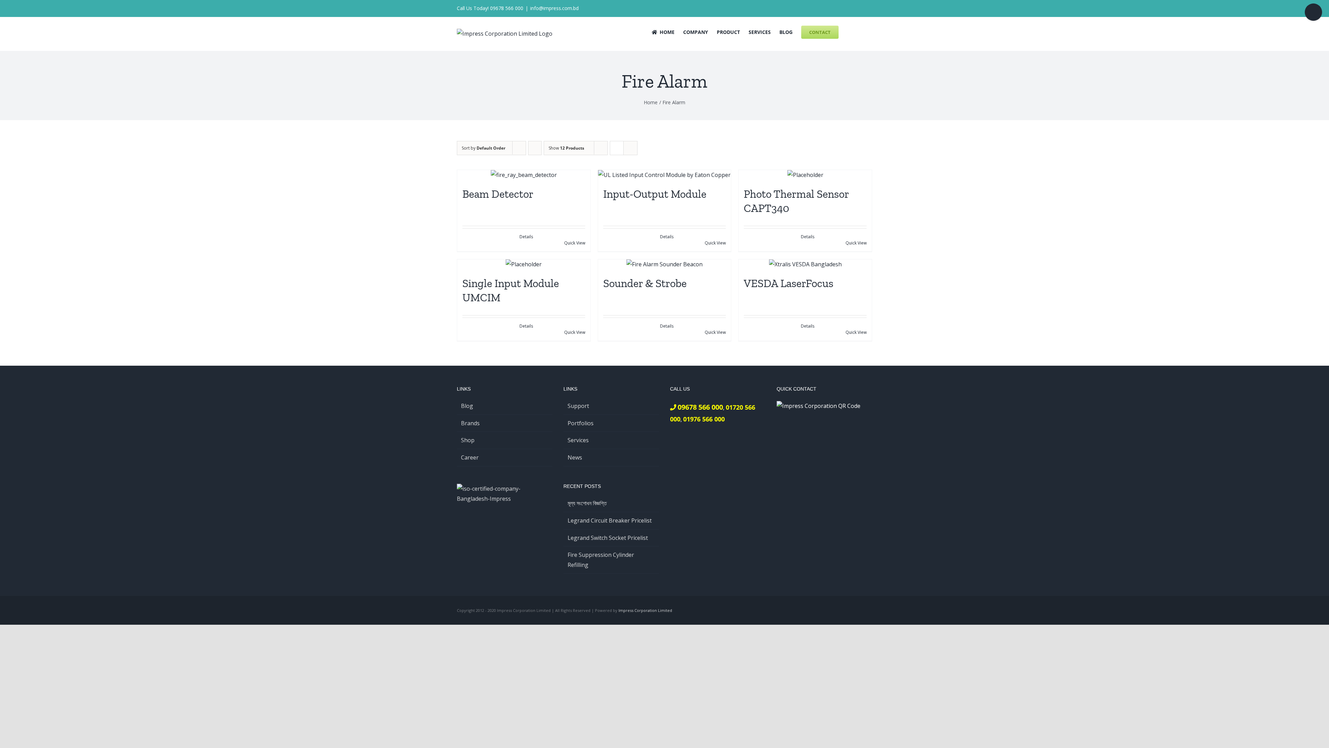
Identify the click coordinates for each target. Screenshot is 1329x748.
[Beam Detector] (523, 175)
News (575, 457)
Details (526, 237)
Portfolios (581, 423)
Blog (467, 406)
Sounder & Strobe (645, 283)
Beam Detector (497, 194)
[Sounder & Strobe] (664, 264)
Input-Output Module (654, 194)
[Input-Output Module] (664, 175)
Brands (470, 423)
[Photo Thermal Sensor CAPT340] (805, 175)
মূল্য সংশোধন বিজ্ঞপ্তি (587, 503)
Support (578, 406)
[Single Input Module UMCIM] (523, 264)
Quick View (574, 243)
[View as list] (630, 148)
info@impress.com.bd (554, 8)
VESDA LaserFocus (788, 283)
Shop (467, 440)
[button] (862, 31)
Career (470, 457)
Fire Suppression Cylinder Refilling (601, 560)
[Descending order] (535, 148)
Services (578, 440)
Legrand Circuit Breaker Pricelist (610, 520)
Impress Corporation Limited (645, 610)
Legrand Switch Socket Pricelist (608, 538)
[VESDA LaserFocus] (805, 264)
